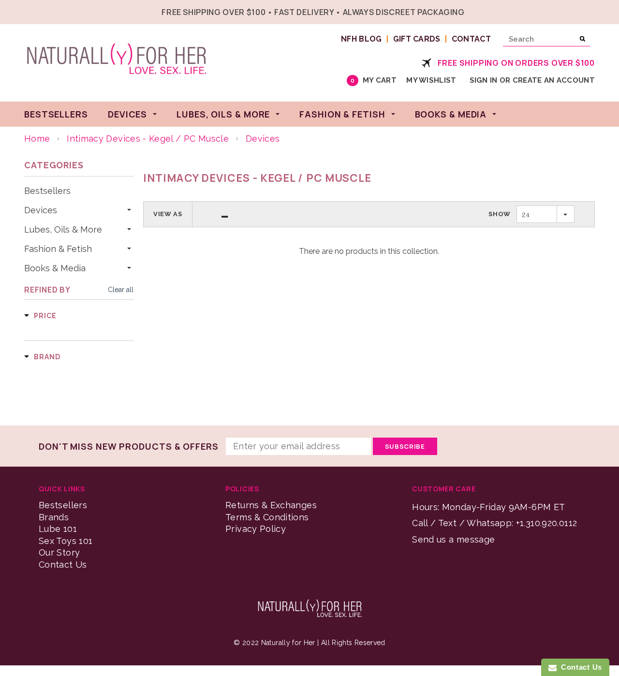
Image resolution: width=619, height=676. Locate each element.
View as (167, 214)
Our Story (59, 552)
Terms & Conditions (267, 517)
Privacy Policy (255, 529)
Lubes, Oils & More (63, 230)
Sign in (484, 80)
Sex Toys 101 (65, 541)
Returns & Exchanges (271, 505)
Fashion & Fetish (58, 249)
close (592, 11)
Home (37, 138)
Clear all (120, 290)
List (224, 214)
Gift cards (417, 39)
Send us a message (453, 539)
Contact (471, 39)
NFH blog (361, 39)
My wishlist (431, 80)
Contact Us (63, 564)
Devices (40, 210)
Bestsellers (47, 191)
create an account (554, 80)
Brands (54, 517)
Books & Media (55, 268)
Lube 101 (58, 529)
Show (499, 214)
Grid (207, 214)
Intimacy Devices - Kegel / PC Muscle (148, 138)
